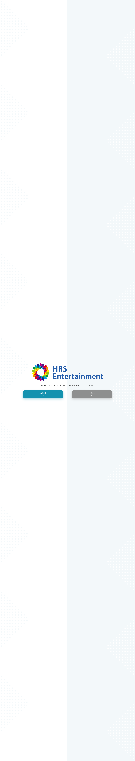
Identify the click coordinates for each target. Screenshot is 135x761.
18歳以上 (43, 394)
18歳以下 (92, 394)
